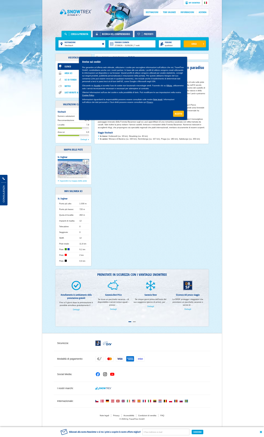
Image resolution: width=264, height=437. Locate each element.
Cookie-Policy (88, 95)
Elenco (68, 66)
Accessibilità (128, 415)
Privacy (150, 102)
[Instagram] (105, 374)
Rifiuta (169, 85)
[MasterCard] (110, 359)
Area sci (68, 73)
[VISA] (120, 359)
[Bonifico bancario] (99, 359)
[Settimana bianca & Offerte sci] (76, 12)
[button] (206, 3)
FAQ (162, 415)
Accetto (97, 85)
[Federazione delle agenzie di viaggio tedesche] (107, 343)
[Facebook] (97, 374)
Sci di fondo (71, 79)
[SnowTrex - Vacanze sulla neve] (103, 388)
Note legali (157, 99)
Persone (168, 42)
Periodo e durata (122, 42)
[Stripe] (140, 359)
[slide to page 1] (129, 321)
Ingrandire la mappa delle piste (73, 181)
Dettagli (84, 139)
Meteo (68, 86)
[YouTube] (112, 374)
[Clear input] (103, 44)
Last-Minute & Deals (74, 92)
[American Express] (130, 359)
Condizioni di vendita (147, 415)
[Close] (261, 432)
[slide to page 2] (134, 321)
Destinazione (70, 42)
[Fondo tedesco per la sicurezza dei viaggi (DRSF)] (98, 343)
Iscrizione (197, 432)
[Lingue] (96, 401)
